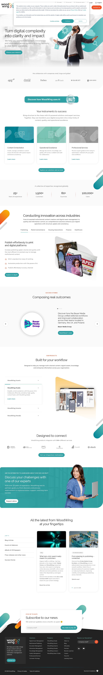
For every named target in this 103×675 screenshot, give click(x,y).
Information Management (36, 648)
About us (66, 641)
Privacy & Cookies (22, 671)
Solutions (32, 638)
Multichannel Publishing (35, 643)
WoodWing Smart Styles (54, 653)
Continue (67, 21)
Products (50, 638)
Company (67, 638)
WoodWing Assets (52, 643)
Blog (65, 643)
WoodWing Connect (52, 651)
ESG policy (67, 646)
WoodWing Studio (52, 641)
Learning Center (68, 658)
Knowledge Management (36, 651)
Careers (66, 653)
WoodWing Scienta (52, 646)
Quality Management (35, 653)
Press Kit (66, 656)
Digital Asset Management (36, 641)
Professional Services (35, 656)
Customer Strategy (34, 658)
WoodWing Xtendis (52, 648)
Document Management (35, 646)
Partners (66, 648)
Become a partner (69, 651)
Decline (80, 21)
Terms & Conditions (35, 671)
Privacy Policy (74, 10)
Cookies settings (54, 21)
